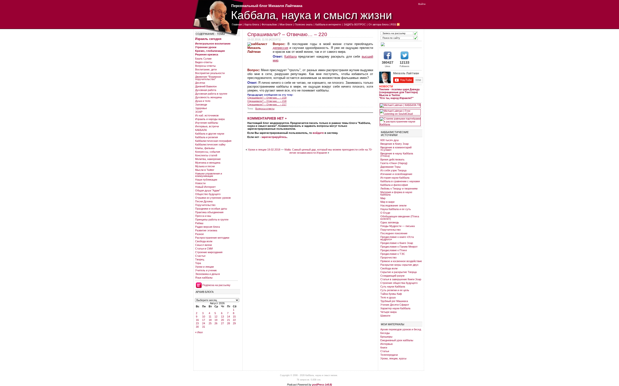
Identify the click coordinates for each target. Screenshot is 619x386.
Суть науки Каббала (392, 286)
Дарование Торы (390, 167)
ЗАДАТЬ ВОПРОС (355, 24)
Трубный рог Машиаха (394, 301)
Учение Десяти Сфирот (394, 304)
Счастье (200, 255)
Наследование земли (393, 205)
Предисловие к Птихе (393, 250)
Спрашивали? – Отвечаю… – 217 (267, 104)
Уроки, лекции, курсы (393, 358)
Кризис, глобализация (210, 50)
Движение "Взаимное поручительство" (208, 78)
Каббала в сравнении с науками (400, 181)
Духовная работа (205, 90)
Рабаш (199, 223)
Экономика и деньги (207, 273)
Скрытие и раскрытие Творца (398, 272)
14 (228, 316)
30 (197, 326)
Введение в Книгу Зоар (394, 144)
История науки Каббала (394, 177)
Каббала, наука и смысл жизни (311, 14)
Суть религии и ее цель (394, 290)
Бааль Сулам (203, 58)
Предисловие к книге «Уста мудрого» (397, 238)
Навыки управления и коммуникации (208, 174)
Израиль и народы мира (210, 119)
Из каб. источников (207, 115)
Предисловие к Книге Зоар (396, 243)
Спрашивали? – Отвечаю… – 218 (267, 101)
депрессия (280, 48)
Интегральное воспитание (212, 43)
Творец (199, 259)
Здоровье (201, 108)
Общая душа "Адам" (207, 190)
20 (222, 319)
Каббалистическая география (213, 140)
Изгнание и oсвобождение (396, 174)
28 (228, 323)
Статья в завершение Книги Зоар (400, 279)
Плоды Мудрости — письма (397, 226)
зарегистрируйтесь (274, 137)
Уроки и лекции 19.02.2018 (264, 149)
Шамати (385, 315)
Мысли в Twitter (204, 169)
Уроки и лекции (204, 266)
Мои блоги (286, 24)
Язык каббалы (204, 277)
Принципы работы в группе (211, 219)
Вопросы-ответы (205, 65)
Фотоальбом (269, 24)
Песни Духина (204, 201)
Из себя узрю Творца (393, 170)
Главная (237, 24)
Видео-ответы (203, 62)
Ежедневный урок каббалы (396, 340)
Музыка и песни (205, 166)
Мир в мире (387, 202)
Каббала (290, 56)
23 (197, 323)
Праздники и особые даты (211, 208)
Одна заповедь (389, 222)
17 (203, 319)
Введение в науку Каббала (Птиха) (396, 154)
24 (203, 323)
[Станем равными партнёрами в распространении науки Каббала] (400, 121)
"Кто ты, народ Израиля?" (396, 98)
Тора (198, 263)
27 (222, 323)
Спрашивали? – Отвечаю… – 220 (287, 34)
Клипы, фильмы (205, 148)
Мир (382, 198)
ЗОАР (198, 111)
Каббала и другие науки (209, 133)
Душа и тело (202, 100)
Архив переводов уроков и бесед (400, 329)
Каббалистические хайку (210, 144)
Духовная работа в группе (211, 93)
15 (234, 316)
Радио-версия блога (207, 226)
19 (215, 319)
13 (222, 316)
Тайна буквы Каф (391, 294)
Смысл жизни (203, 244)
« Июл (199, 332)
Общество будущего (208, 194)
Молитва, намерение (208, 159)
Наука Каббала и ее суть (395, 209)
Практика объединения (209, 212)
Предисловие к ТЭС (392, 254)
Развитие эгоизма (206, 230)
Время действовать (392, 159)
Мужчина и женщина (207, 162)
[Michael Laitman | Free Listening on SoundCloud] (400, 112)
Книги (383, 347)
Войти (422, 4)
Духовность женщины (208, 97)
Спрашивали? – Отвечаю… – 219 (267, 97)
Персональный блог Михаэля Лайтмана (266, 6)
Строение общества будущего (399, 283)
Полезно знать (304, 24)
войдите (318, 132)
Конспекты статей (206, 155)
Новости (200, 183)
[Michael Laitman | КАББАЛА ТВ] (400, 105)
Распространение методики (212, 237)
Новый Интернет (205, 186)
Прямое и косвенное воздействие (401, 261)
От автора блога (378, 24)
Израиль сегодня (208, 39)
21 (228, 319)
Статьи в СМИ (204, 248)
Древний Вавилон (206, 86)
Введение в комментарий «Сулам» (396, 148)
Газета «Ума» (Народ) (393, 163)
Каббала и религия (206, 137)
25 (210, 323)
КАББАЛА (201, 130)
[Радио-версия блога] (400, 44)
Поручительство (205, 205)
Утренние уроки (205, 47)
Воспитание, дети (206, 69)
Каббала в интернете (328, 24)
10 (203, 316)
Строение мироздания (208, 252)
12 (215, 316)
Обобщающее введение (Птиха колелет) (399, 217)
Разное (199, 234)
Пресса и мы (203, 215)
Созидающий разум (392, 275)
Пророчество (388, 257)
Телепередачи (389, 355)
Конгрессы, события (207, 151)
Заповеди (201, 104)
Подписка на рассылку (216, 285)
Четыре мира (388, 312)
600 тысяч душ (389, 140)
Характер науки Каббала (395, 308)
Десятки (200, 82)
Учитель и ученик (206, 270)
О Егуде (385, 213)
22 (234, 319)
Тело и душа (388, 297)
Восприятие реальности (210, 73)
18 (210, 319)
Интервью (386, 344)
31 (203, 326)
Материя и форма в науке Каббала (396, 193)
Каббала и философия (394, 185)
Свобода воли (203, 241)
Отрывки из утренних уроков (213, 197)
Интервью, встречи (207, 126)
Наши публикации (206, 179)
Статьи (384, 351)
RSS (393, 24)
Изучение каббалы (206, 122)
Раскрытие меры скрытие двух (399, 265)
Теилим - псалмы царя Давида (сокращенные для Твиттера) (399, 91)
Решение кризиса (206, 54)
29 (234, 323)
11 (210, 316)
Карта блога (251, 24)
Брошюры (386, 336)
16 (197, 319)
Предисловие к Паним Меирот (399, 246)
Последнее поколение (393, 233)
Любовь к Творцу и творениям (399, 188)
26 (215, 323)
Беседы (385, 333)
